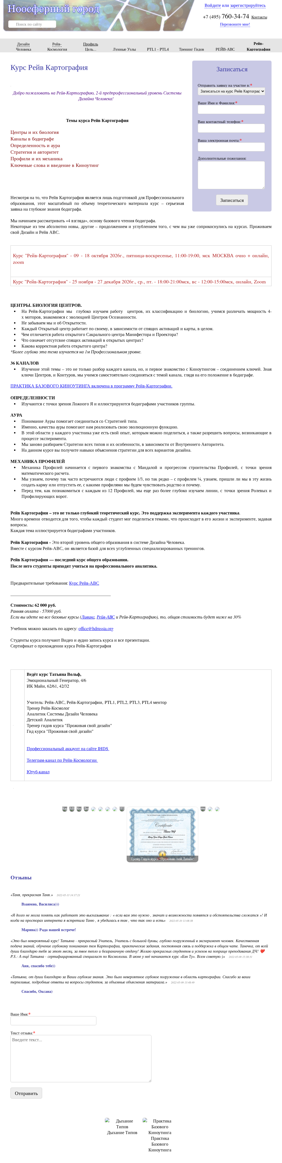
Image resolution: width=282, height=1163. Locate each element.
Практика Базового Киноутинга (159, 1144)
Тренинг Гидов (191, 49)
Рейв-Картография (258, 46)
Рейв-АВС (106, 617)
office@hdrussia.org (95, 628)
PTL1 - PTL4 (158, 49)
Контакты (259, 17)
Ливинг (87, 617)
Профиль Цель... (90, 46)
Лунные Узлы (124, 49)
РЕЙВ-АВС (225, 49)
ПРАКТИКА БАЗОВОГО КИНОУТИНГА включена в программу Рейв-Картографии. (91, 386)
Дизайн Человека (23, 46)
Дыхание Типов (122, 1132)
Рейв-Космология (57, 46)
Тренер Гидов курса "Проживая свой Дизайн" (162, 858)
